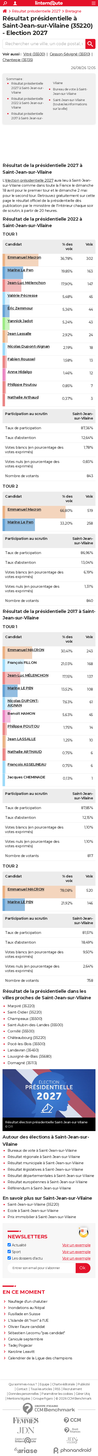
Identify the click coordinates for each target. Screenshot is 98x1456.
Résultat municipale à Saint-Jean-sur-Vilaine (45, 1163)
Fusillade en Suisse (24, 1314)
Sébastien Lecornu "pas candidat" (36, 1333)
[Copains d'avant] (26, 1440)
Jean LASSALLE (22, 739)
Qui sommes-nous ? (23, 1384)
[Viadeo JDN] (72, 1440)
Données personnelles (24, 1394)
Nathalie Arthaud (23, 397)
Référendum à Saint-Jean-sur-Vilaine (39, 1188)
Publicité (84, 1384)
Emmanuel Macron (24, 257)
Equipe (44, 1384)
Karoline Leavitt (21, 1351)
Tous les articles (41, 1389)
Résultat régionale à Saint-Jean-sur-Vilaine (44, 1157)
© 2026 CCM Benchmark (73, 1398)
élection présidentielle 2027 (29, 180)
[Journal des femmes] (26, 1420)
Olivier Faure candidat (26, 1326)
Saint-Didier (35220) (24, 1012)
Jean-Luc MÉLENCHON (28, 675)
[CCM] (72, 1420)
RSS (57, 1389)
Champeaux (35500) (25, 1019)
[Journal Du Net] (26, 1430)
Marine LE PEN (20, 688)
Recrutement (72, 1389)
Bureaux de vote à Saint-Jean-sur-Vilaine (42, 1150)
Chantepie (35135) (18, 60)
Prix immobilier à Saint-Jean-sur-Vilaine (42, 1217)
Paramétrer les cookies (57, 1394)
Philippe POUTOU (23, 726)
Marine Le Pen (20, 270)
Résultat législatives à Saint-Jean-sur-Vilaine (45, 1169)
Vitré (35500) (34, 54)
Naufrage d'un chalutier (27, 1301)
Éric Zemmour (20, 308)
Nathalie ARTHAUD (25, 751)
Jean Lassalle (19, 333)
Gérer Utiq (83, 1394)
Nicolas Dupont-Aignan (29, 346)
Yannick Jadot (20, 321)
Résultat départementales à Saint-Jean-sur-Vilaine (51, 1175)
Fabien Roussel (21, 359)
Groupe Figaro (43, 1398)
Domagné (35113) (22, 1063)
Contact (22, 1389)
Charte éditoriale (63, 1384)
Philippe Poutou (22, 384)
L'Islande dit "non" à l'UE (28, 1320)
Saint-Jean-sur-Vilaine (69, 100)
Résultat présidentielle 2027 (36, 11)
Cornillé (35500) (21, 1031)
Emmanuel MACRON (26, 650)
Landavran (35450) (23, 1050)
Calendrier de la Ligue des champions (40, 1358)
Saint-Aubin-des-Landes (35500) (35, 1025)
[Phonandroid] (72, 1450)
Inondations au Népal (26, 1308)
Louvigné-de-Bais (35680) (29, 1056)
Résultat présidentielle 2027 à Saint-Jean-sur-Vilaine (27, 88)
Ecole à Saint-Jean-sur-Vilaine (33, 1210)
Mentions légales (18, 1398)
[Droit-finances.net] (72, 1430)
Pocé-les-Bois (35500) (26, 1044)
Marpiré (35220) (21, 1006)
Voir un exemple (76, 1245)
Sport (16, 1252)
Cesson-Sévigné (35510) (70, 54)
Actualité (18, 1245)
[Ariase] (26, 1450)
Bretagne (73, 11)
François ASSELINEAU (27, 764)
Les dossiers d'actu (26, 1258)
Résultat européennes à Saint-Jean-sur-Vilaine (47, 1182)
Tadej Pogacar (20, 1345)
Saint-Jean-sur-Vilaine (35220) (33, 1204)
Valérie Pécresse (22, 295)
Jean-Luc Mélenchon (26, 283)
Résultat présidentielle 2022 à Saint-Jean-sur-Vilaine (27, 103)
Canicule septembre (25, 1339)
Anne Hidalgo (20, 372)
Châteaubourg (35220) (26, 1037)
